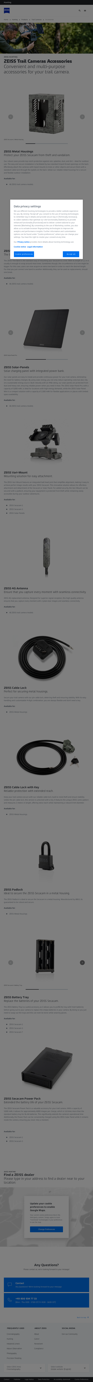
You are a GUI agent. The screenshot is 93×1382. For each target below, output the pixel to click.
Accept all (71, 254)
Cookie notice (20, 247)
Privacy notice (23, 242)
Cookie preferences (24, 254)
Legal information (35, 247)
